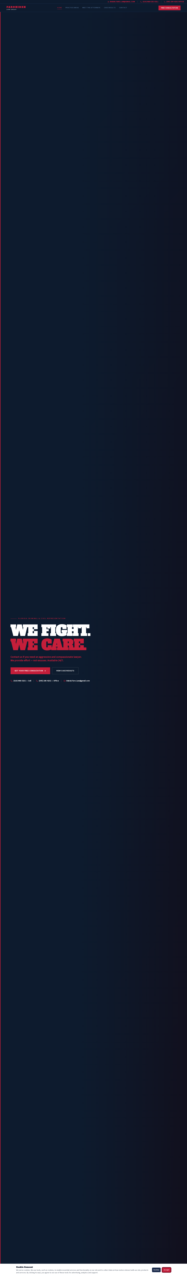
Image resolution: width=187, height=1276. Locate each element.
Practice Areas (72, 8)
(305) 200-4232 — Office (49, 681)
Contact (123, 8)
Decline (156, 1270)
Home (59, 8)
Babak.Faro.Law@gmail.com (122, 2)
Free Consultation (169, 8)
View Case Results (65, 671)
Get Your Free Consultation (29, 671)
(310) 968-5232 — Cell (22, 681)
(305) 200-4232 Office (175, 2)
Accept (166, 1270)
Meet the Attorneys (91, 8)
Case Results (110, 8)
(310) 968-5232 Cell (151, 2)
